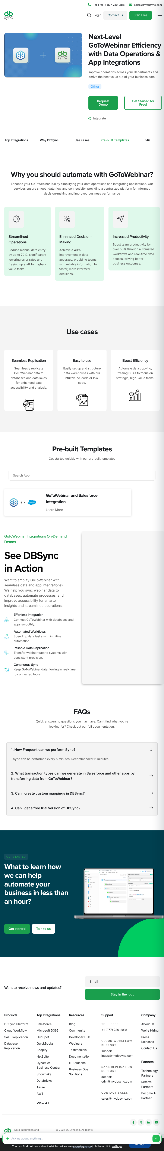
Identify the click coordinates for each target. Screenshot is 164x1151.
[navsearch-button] (89, 15)
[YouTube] (156, 1122)
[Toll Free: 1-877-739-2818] (106, 5)
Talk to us (43, 929)
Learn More (54, 510)
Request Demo (103, 103)
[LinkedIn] (148, 1122)
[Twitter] (141, 1122)
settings (117, 1146)
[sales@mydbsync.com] (145, 5)
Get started (17, 929)
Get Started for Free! (143, 103)
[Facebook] (133, 1122)
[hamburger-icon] (160, 15)
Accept (140, 1144)
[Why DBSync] (49, 140)
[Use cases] (82, 140)
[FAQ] (147, 140)
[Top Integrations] (16, 140)
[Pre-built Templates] (114, 140)
